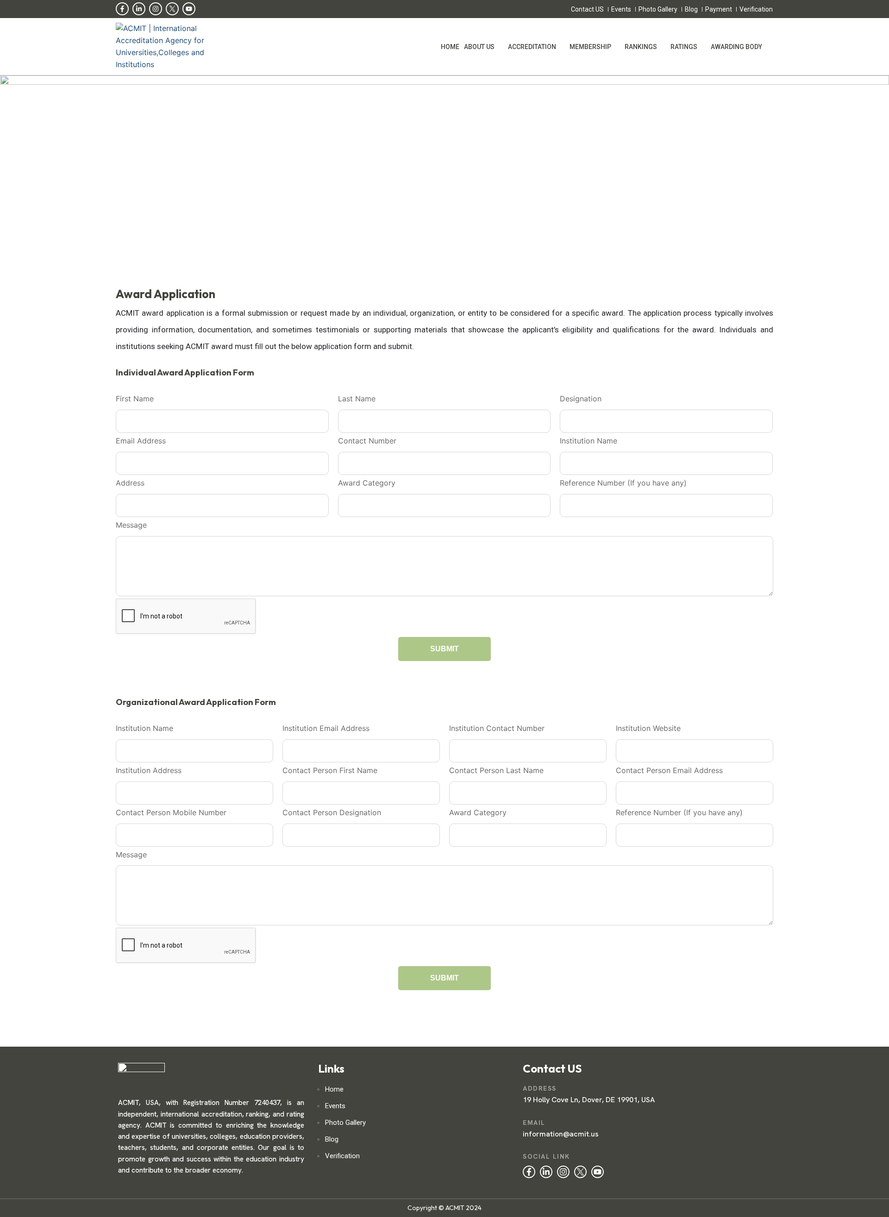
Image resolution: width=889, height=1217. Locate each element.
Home (450, 46)
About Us (479, 46)
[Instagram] (155, 8)
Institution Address (149, 770)
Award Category (366, 482)
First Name (135, 398)
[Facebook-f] (122, 8)
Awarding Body (736, 46)
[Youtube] (188, 8)
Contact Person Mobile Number (171, 812)
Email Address (141, 440)
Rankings (641, 46)
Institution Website (648, 728)
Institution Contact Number (497, 728)
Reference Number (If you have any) (623, 482)
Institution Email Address (325, 728)
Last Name (357, 398)
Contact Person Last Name (496, 770)
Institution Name (588, 440)
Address (130, 482)
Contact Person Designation (331, 812)
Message (131, 525)
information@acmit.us (561, 1134)
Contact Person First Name (329, 770)
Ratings (683, 46)
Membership (590, 46)
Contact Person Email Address (669, 770)
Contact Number (367, 440)
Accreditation (532, 46)
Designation (580, 398)
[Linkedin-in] (138, 8)
